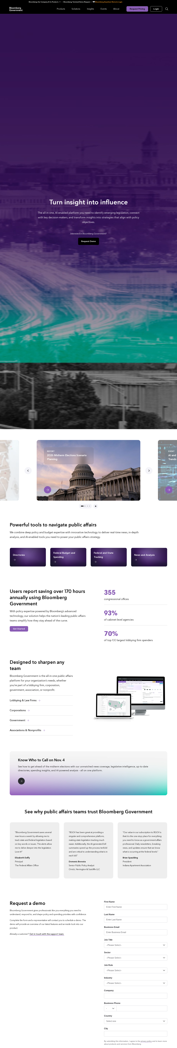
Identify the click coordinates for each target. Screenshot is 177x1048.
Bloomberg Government (16, 9)
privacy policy (146, 1041)
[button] (45, 2)
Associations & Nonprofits (26, 730)
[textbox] (141, 1008)
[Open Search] (166, 8)
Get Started (19, 628)
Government (18, 720)
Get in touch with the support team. (46, 934)
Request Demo (88, 241)
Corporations (18, 710)
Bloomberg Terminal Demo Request (76, 2)
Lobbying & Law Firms (23, 700)
